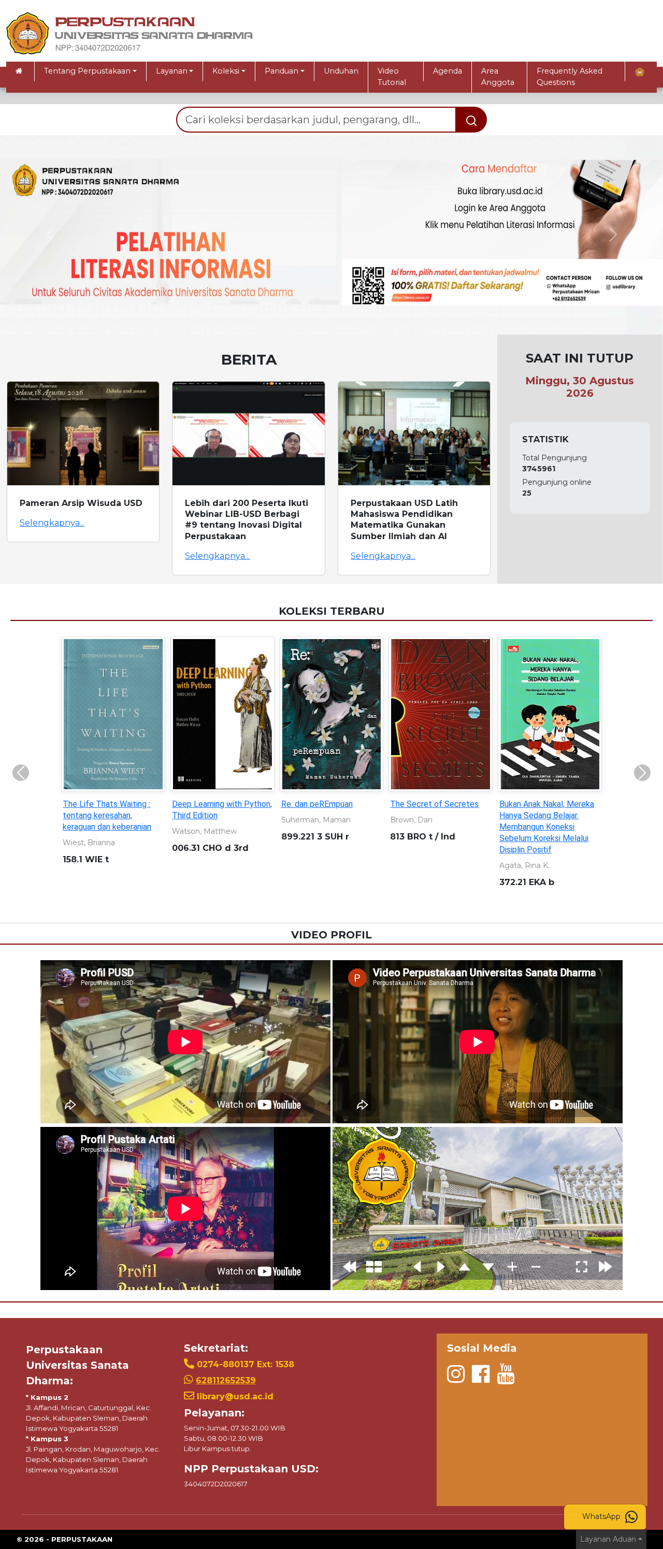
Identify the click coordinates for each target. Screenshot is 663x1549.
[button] (49, 234)
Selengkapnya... (52, 523)
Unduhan (341, 71)
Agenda (447, 71)
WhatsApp (602, 1516)
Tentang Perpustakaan (87, 71)
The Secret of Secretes (434, 804)
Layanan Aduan (608, 1539)
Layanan (172, 71)
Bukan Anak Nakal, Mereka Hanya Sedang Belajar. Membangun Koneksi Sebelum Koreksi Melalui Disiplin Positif (546, 827)
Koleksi (225, 71)
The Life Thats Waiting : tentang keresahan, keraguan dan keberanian (107, 815)
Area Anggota (497, 76)
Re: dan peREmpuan (317, 804)
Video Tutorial (392, 76)
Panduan (281, 71)
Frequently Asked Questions (569, 76)
